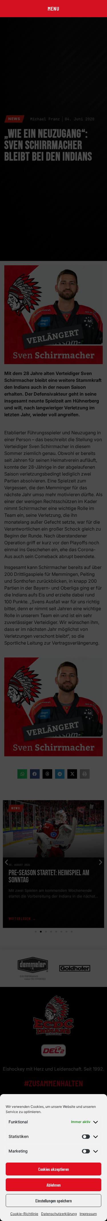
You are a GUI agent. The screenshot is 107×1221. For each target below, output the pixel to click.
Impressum (88, 1214)
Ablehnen (54, 1184)
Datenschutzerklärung (59, 1214)
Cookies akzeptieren (53, 1169)
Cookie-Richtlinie (24, 1214)
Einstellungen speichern (53, 1200)
